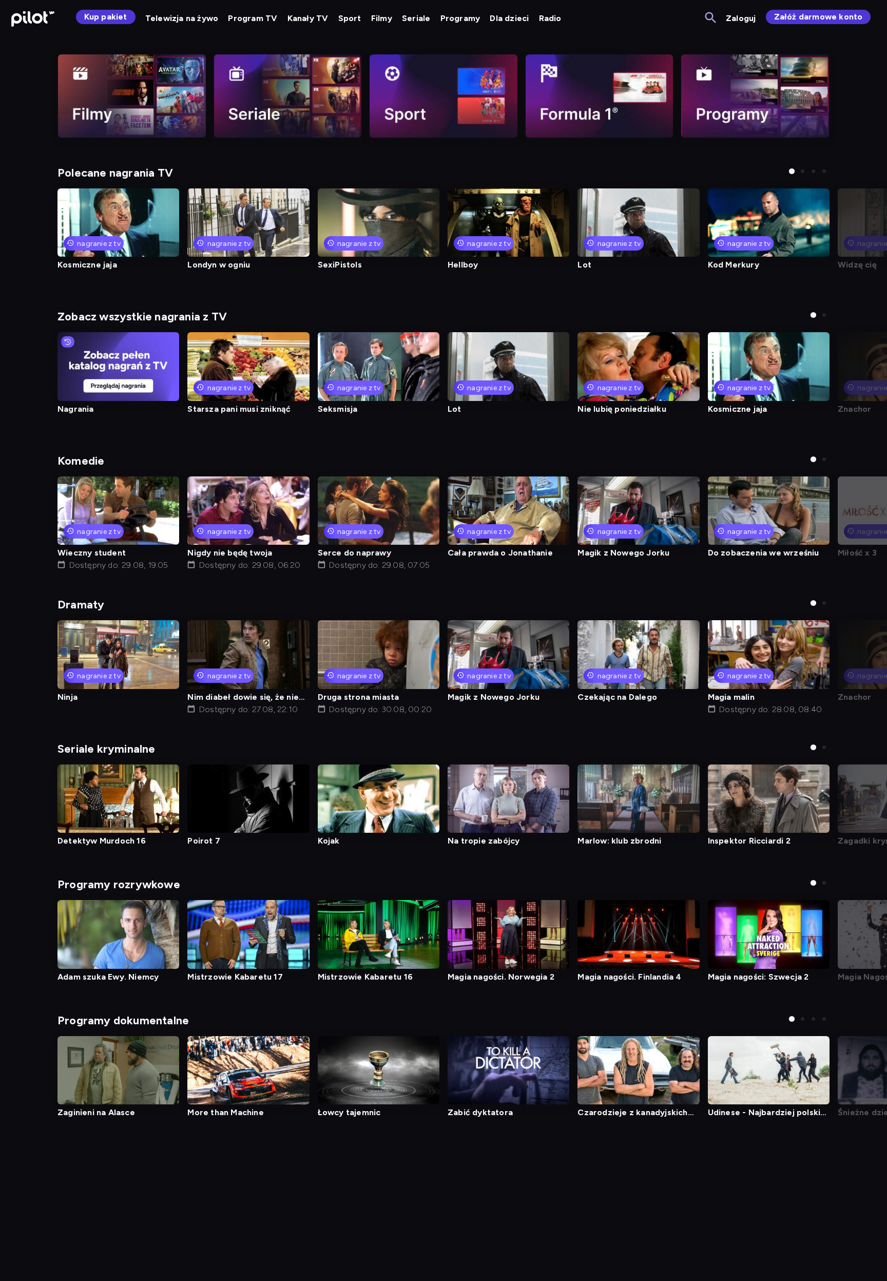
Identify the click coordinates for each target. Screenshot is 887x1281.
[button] (791, 171)
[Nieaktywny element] (132, 96)
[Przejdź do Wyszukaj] (711, 18)
